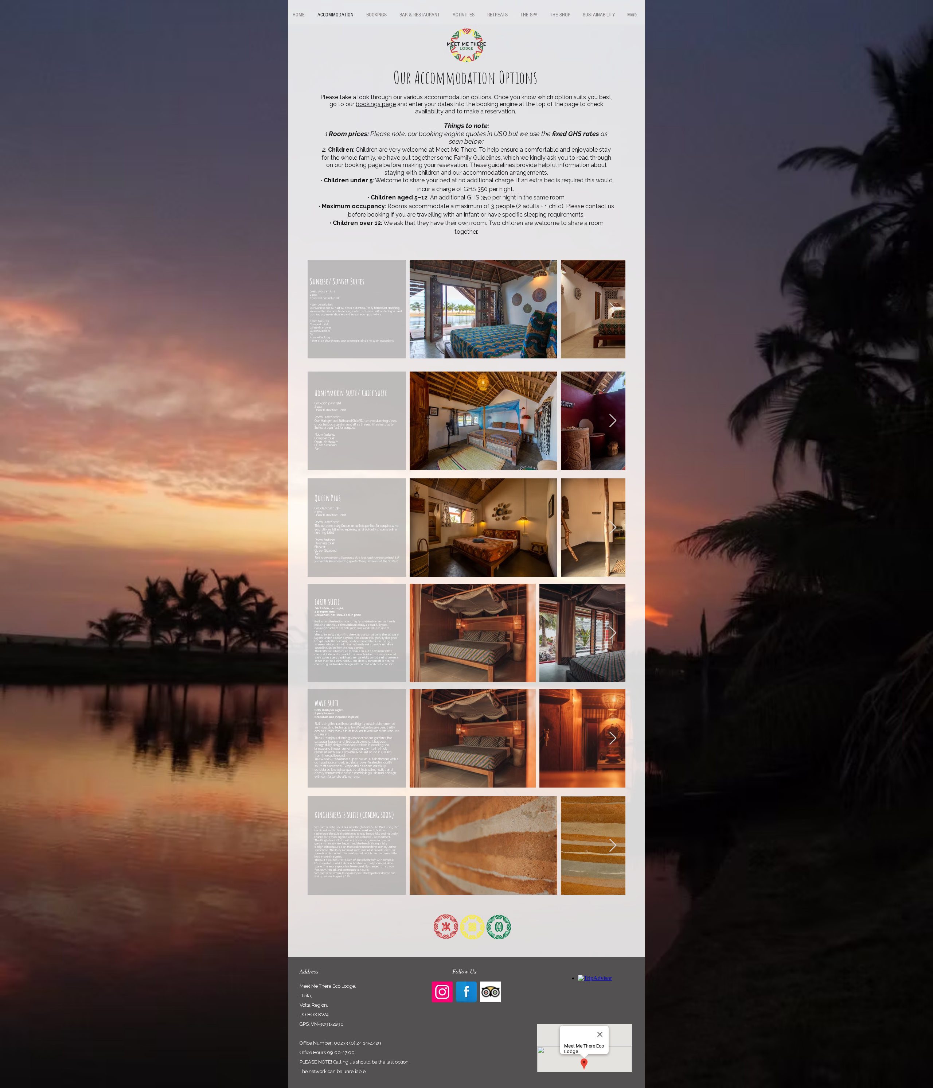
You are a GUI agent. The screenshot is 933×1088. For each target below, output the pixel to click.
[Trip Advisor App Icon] (490, 992)
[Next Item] (613, 309)
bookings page (376, 104)
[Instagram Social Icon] (442, 992)
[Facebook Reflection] (466, 992)
